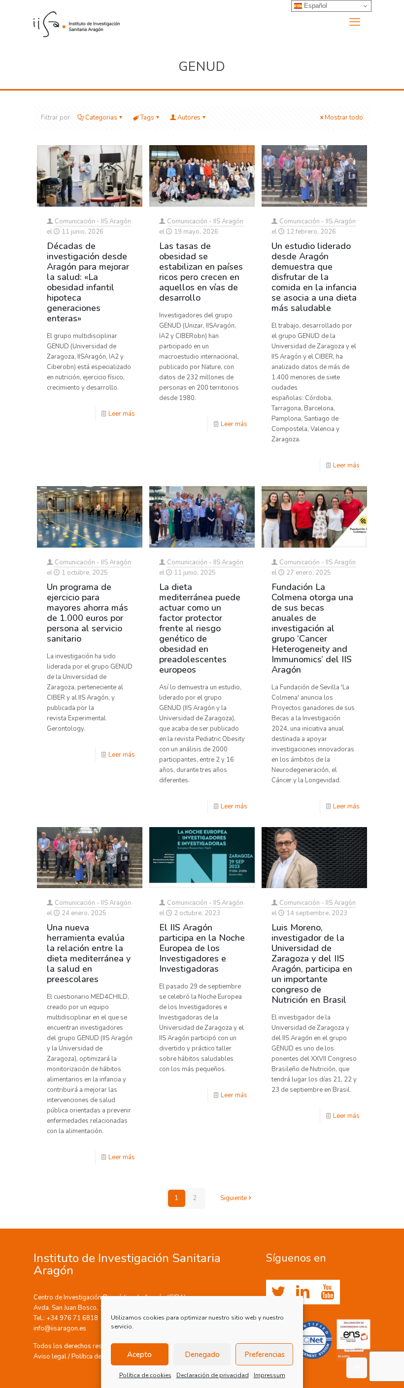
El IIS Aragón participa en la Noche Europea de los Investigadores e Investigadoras (202, 948)
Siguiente (233, 1198)
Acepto (139, 1354)
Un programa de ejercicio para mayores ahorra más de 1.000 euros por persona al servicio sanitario (87, 613)
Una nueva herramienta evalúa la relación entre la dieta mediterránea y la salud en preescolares (89, 953)
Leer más (121, 413)
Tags (147, 117)
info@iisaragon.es (60, 1328)
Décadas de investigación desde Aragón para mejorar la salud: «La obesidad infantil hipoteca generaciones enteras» (88, 282)
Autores (189, 117)
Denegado (202, 1354)
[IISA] (77, 22)
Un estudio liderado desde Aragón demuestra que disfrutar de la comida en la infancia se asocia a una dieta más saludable (314, 277)
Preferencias (264, 1354)
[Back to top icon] (356, 1367)
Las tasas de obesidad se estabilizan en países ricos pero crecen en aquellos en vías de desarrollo (201, 272)
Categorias (101, 117)
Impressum (269, 1375)
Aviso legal (50, 1356)
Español (314, 5)
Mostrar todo (344, 117)
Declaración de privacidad (212, 1375)
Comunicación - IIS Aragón (93, 221)
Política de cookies (145, 1375)
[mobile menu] (354, 22)
